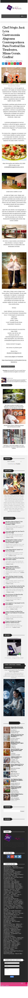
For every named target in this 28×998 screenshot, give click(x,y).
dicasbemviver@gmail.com (14, 353)
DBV (10, 893)
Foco (16, 913)
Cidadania (5, 889)
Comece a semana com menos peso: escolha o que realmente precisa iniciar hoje (14, 613)
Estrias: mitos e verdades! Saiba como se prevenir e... (17, 728)
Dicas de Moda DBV (8, 900)
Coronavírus (17, 891)
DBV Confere (6, 894)
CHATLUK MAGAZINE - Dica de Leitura (12, 886)
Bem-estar (14, 875)
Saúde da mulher (16, 944)
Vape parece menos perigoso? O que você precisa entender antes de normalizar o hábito (14, 523)
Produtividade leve (7, 934)
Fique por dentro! (16, 912)
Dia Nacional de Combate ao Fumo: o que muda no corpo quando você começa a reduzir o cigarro (14, 541)
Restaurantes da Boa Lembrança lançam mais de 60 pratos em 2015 (14, 426)
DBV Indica (13, 894)
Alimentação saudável (18, 867)
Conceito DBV (15, 890)
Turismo (12, 949)
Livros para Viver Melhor (17, 917)
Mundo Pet (18, 925)
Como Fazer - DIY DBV (14, 889)
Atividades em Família (8, 871)
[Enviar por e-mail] (20, 63)
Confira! (18, 100)
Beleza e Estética (19, 874)
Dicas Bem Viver (18, 900)
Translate (18, 464)
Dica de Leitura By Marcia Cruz (10, 898)
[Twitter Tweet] (3, 63)
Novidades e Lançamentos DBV (10, 928)
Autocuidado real (7, 873)
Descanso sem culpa (8, 897)
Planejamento (6, 930)
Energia (5, 908)
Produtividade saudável (9, 936)
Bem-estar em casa (8, 877)
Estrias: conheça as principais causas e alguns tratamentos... (17, 743)
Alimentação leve (7, 867)
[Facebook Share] (6, 63)
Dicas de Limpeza (7, 902)
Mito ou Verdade (16, 921)
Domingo (19, 905)
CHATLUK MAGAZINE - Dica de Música (12, 887)
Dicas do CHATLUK (8, 904)
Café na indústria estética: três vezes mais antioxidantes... (17, 795)
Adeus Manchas (7, 866)
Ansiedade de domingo (8, 870)
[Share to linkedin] (17, 63)
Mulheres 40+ (19, 924)
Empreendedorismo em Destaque (14, 906)
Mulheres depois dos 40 (9, 925)
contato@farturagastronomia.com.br (14, 167)
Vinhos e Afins (18, 953)
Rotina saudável (7, 942)
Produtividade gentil (16, 933)
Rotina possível (14, 941)
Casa (15, 879)
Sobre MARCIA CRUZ (8, 948)
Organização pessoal (15, 929)
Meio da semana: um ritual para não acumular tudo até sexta (14, 595)
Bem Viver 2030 (7, 875)
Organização (6, 929)
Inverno (15, 916)
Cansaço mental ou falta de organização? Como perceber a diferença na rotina (12, 568)
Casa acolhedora (15, 881)
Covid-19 (5, 893)
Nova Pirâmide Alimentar (16, 926)
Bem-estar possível (18, 877)
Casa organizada (15, 882)
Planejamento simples (8, 932)
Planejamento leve (15, 930)
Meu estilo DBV (7, 921)
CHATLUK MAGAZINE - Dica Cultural (12, 883)
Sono (16, 948)
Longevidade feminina (8, 918)
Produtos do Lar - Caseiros (9, 937)
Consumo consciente (8, 891)
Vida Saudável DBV (7, 952)
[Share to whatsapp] (12, 63)
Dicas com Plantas (7, 901)
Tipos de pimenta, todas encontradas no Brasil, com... (17, 750)
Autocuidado (18, 871)
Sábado (14, 942)
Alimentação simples (8, 869)
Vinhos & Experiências (8, 953)
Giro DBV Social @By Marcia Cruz (8, 366)
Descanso (16, 896)
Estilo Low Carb (19, 908)
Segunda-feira (6, 946)
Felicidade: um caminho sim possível (12, 910)
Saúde (18, 942)
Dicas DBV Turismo (18, 901)
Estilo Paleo (6, 909)
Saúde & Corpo (7, 944)
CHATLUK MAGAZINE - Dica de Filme (12, 885)
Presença (17, 932)
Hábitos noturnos (7, 916)
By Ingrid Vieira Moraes (8, 878)
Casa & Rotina (6, 881)
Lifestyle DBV (6, 917)
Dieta (14, 905)
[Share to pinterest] (15, 63)
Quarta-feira (20, 937)
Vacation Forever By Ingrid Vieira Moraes (13, 951)
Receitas (13, 938)
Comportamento (7, 890)
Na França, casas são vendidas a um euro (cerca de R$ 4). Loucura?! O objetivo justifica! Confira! (14, 447)
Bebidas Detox (16, 873)
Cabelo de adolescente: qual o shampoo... (16, 757)
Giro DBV (21, 913)
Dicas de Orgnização (18, 902)
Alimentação (15, 866)
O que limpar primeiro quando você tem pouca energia (14, 550)
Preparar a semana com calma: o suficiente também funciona (13, 622)
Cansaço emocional (8, 879)
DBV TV (19, 894)
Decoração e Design (8, 896)
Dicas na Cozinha (7, 905)
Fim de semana (7, 912)
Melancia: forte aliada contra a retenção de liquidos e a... (16, 787)
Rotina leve (16, 940)
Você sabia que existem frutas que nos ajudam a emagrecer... (17, 780)
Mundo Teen (6, 926)
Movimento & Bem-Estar (9, 924)
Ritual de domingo (7, 940)
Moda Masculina (7, 922)
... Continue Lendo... (12, 555)
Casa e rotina (6, 882)
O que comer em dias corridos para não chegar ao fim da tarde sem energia (15, 587)
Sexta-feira (14, 946)
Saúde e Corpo (6, 945)
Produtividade (6, 933)
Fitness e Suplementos (8, 913)
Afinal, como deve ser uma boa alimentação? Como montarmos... (17, 735)
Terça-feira (6, 949)
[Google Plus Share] (9, 63)
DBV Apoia (14, 893)
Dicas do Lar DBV (18, 904)
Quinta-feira (6, 938)
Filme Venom (14, 772)
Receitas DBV (19, 938)
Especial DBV (11, 908)
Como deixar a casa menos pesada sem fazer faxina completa (14, 558)
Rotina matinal (6, 941)
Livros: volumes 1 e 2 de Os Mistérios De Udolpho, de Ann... (17, 765)
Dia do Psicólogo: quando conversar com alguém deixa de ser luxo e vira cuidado (14, 578)
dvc (4, 906)
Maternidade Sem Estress (9, 920)
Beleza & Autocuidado (8, 874)
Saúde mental (15, 945)
